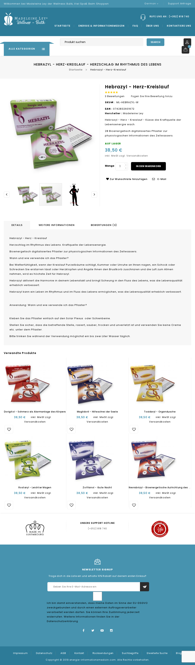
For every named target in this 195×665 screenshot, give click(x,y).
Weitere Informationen (57, 225)
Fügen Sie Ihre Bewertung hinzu (152, 96)
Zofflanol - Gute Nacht (97, 487)
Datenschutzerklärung (62, 621)
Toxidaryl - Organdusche (160, 411)
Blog (179, 653)
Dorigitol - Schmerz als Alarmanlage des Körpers (35, 411)
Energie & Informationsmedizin (101, 25)
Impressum (20, 653)
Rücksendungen (103, 653)
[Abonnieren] (144, 586)
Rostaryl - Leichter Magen (34, 487)
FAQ (135, 25)
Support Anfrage (179, 3)
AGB (63, 653)
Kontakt (79, 653)
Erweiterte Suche (157, 653)
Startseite (62, 25)
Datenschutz (44, 653)
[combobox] (101, 42)
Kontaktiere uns (179, 25)
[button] (27, 194)
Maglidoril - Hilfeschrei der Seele (97, 411)
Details (16, 225)
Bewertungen (103, 225)
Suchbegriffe (130, 653)
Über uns (152, 25)
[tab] (17, 225)
